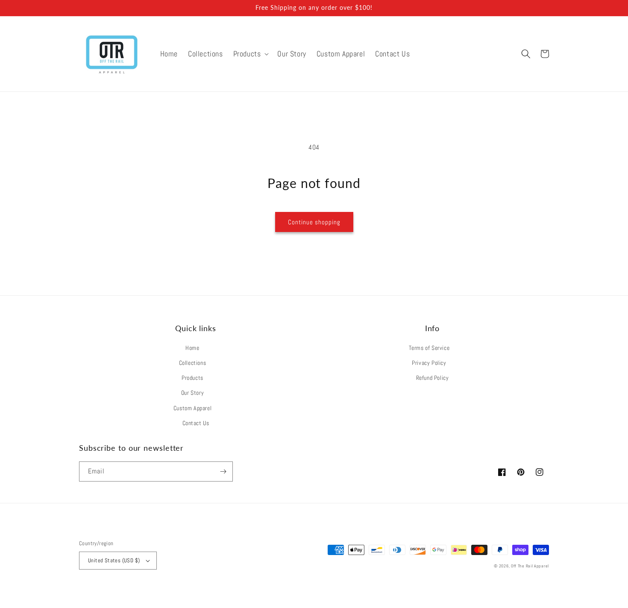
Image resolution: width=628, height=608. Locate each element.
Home (192, 348)
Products (192, 378)
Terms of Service (429, 348)
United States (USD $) (114, 560)
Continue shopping (314, 222)
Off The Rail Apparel (530, 566)
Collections (192, 363)
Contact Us (195, 423)
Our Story (192, 393)
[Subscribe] (223, 471)
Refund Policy (432, 378)
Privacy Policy (429, 363)
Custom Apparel (192, 408)
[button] (250, 54)
